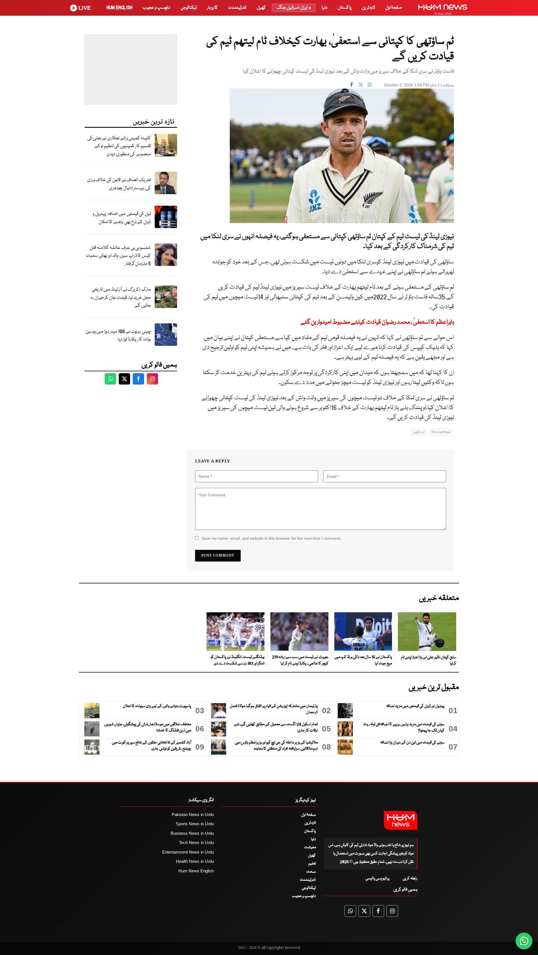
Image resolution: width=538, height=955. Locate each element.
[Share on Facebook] (351, 84)
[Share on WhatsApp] (369, 84)
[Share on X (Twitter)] (360, 84)
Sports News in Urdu (195, 823)
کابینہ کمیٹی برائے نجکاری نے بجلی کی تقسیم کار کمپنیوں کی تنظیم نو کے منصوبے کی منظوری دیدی (119, 146)
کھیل (261, 7)
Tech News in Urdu (196, 842)
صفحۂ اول (393, 7)
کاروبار (212, 7)
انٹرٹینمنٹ (237, 7)
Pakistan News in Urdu (193, 814)
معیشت (310, 847)
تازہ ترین (368, 7)
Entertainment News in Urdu (188, 852)
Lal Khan (447, 85)
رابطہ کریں (410, 878)
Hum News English (196, 870)
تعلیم (312, 864)
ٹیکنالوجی (188, 7)
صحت (311, 872)
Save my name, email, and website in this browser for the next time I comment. (271, 538)
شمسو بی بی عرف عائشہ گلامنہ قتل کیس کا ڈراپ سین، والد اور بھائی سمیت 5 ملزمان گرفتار (118, 255)
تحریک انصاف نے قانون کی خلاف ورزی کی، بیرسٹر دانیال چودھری (119, 184)
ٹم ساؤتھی (418, 432)
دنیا (324, 7)
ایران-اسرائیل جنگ (292, 7)
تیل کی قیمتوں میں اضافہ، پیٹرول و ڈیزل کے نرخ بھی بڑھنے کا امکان (122, 218)
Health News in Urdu (195, 861)
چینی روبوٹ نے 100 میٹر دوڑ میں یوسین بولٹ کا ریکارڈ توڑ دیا (118, 335)
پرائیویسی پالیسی (377, 878)
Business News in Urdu (192, 833)
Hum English (119, 7)
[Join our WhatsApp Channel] (524, 941)
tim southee (441, 432)
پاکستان (344, 7)
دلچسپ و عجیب (156, 7)
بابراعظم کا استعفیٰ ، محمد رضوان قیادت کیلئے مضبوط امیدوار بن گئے (377, 322)
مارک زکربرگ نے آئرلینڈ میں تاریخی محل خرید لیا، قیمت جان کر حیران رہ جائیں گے (121, 297)
